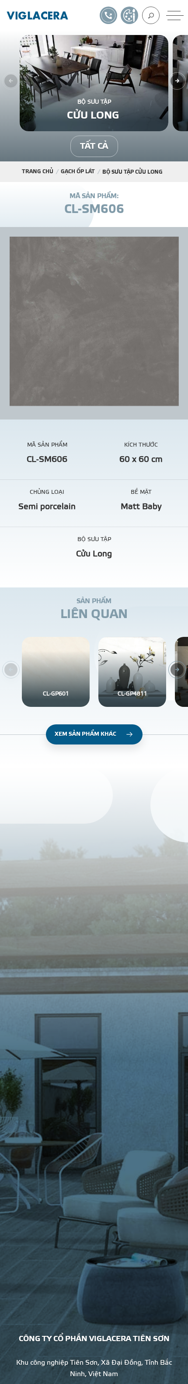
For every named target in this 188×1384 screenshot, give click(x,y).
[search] (151, 15)
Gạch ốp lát (78, 171)
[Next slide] (177, 81)
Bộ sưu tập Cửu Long (133, 172)
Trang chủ (37, 171)
